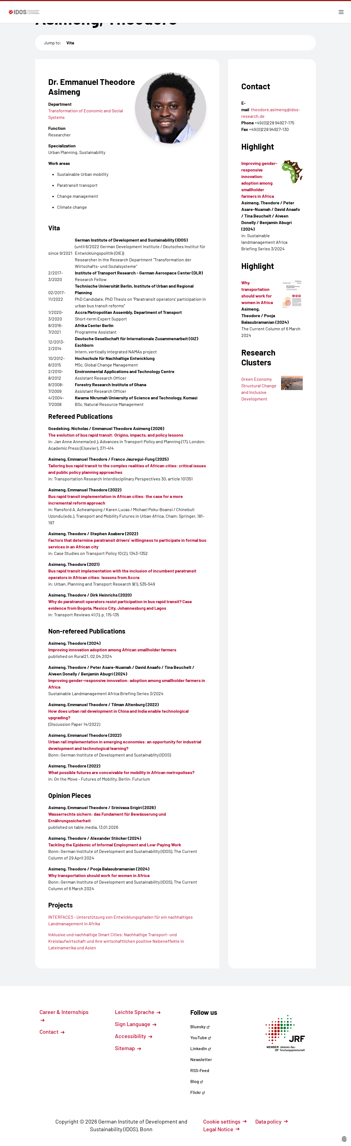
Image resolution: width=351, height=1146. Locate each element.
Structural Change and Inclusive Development (258, 392)
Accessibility (131, 1036)
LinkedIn (199, 1048)
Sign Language (133, 1024)
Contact (49, 1031)
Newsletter (201, 1059)
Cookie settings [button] (221, 1121)
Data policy (268, 1121)
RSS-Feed (199, 1070)
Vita (70, 42)
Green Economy (256, 379)
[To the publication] (292, 172)
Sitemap (125, 1048)
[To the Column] (292, 294)
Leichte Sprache (135, 1012)
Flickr (196, 1092)
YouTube (199, 1037)
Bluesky (198, 1026)
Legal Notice (218, 1129)
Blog (195, 1081)
